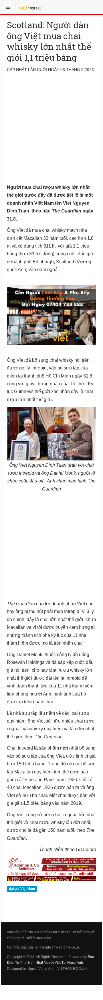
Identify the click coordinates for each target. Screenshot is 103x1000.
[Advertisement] (51, 131)
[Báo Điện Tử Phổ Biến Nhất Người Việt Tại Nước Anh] (30, 7)
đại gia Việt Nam (22, 889)
